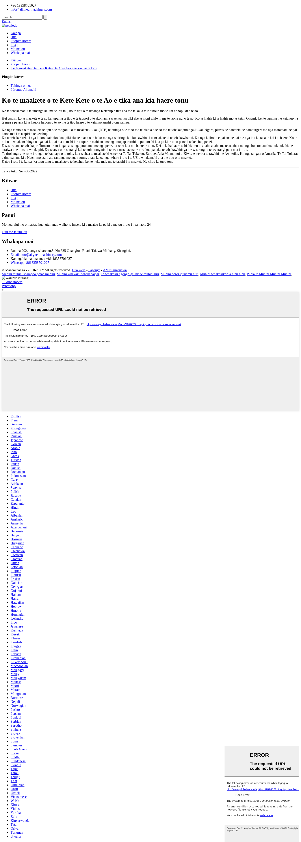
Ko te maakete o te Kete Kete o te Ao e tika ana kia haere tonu (54, 68)
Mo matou (18, 49)
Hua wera (78, 270)
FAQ (14, 45)
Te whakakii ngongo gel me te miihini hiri (130, 274)
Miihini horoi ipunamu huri (179, 274)
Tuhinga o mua (21, 85)
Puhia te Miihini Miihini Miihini (269, 274)
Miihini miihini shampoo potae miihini (28, 274)
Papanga (94, 270)
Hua (14, 37)
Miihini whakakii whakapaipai (78, 274)
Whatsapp (9, 286)
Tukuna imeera (12, 282)
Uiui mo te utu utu (14, 232)
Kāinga (16, 33)
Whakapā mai (20, 53)
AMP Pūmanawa (115, 270)
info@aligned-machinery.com (31, 9)
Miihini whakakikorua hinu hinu (222, 274)
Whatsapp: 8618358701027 (30, 262)
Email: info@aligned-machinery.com (36, 255)
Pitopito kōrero (21, 41)
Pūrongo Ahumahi (23, 89)
